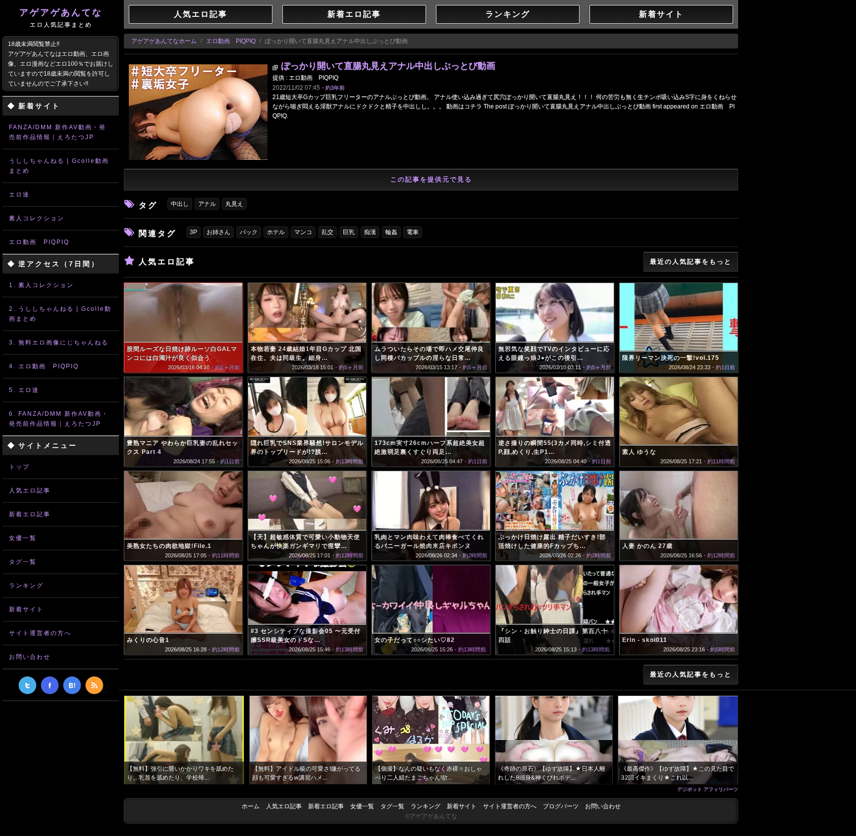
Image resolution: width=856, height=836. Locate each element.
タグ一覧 (23, 561)
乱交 (327, 232)
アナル (207, 203)
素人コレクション (36, 218)
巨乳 (349, 232)
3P (193, 232)
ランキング (26, 585)
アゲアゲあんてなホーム (164, 41)
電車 (413, 232)
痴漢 (370, 232)
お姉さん (218, 232)
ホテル (276, 232)
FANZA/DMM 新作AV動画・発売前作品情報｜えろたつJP (57, 132)
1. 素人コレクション (41, 285)
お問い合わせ (30, 656)
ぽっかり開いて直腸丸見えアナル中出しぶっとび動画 (388, 66)
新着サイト (26, 609)
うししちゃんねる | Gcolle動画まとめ (59, 165)
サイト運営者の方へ (40, 633)
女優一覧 (23, 538)
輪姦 (391, 232)
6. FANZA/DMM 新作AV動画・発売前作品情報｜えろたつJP (58, 418)
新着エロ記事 (30, 514)
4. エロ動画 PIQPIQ (44, 366)
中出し (180, 203)
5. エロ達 (24, 390)
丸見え (234, 203)
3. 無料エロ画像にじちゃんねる (58, 342)
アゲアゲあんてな (61, 17)
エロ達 (19, 194)
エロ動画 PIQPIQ (39, 242)
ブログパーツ (561, 806)
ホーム (251, 806)
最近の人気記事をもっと (691, 261)
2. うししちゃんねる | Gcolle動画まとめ (60, 313)
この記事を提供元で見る (431, 179)
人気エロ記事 (30, 490)
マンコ (303, 232)
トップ (19, 466)
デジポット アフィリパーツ (707, 789)
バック (249, 232)
